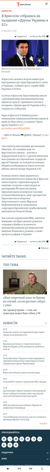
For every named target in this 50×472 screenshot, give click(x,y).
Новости (6, 11)
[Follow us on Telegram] (33, 439)
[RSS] (4, 444)
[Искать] (42, 469)
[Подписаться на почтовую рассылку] (15, 444)
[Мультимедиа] (8, 469)
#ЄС (21, 125)
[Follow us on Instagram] (21, 439)
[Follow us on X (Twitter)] (9, 439)
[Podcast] (9, 444)
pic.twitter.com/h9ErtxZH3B (15, 128)
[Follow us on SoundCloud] (39, 439)
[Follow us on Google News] (27, 439)
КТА (19, 469)
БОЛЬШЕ (43, 424)
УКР (30, 469)
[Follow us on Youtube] (15, 439)
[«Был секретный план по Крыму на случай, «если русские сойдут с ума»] (25, 282)
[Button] (20, 36)
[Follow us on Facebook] (4, 439)
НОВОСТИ (10, 323)
